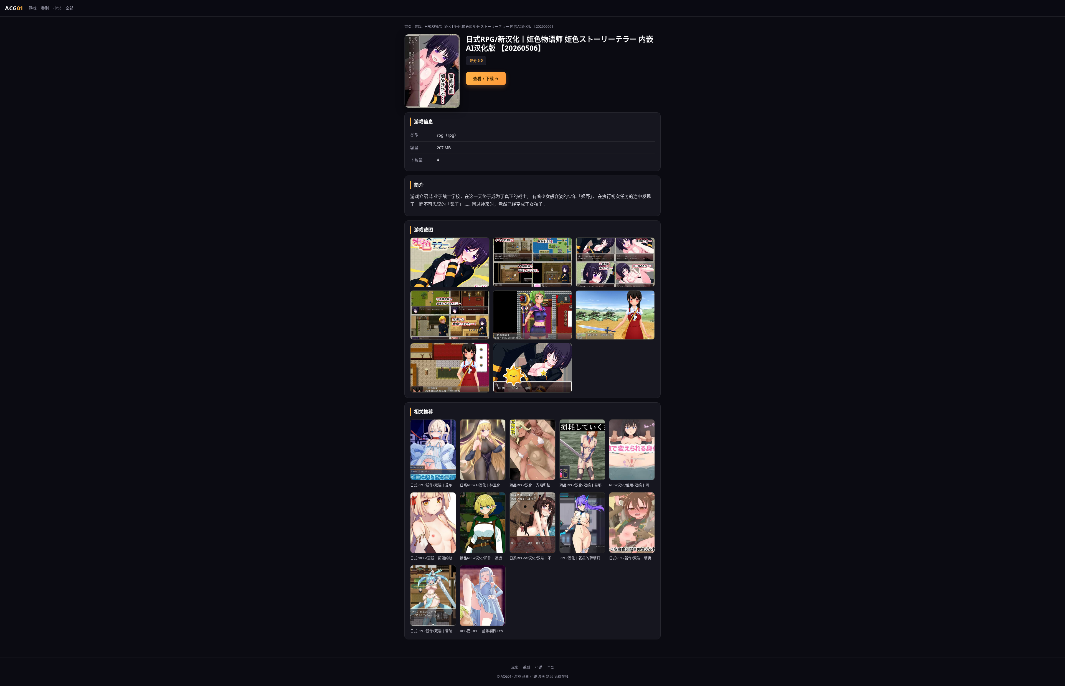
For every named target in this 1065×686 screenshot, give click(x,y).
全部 (69, 8)
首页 (408, 26)
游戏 (33, 8)
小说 (57, 8)
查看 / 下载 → (486, 78)
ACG (14, 8)
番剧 (45, 8)
